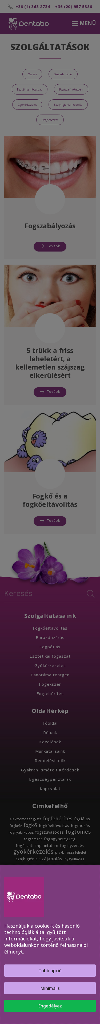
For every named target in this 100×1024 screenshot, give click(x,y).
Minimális (50, 988)
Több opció (50, 971)
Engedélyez (50, 1006)
